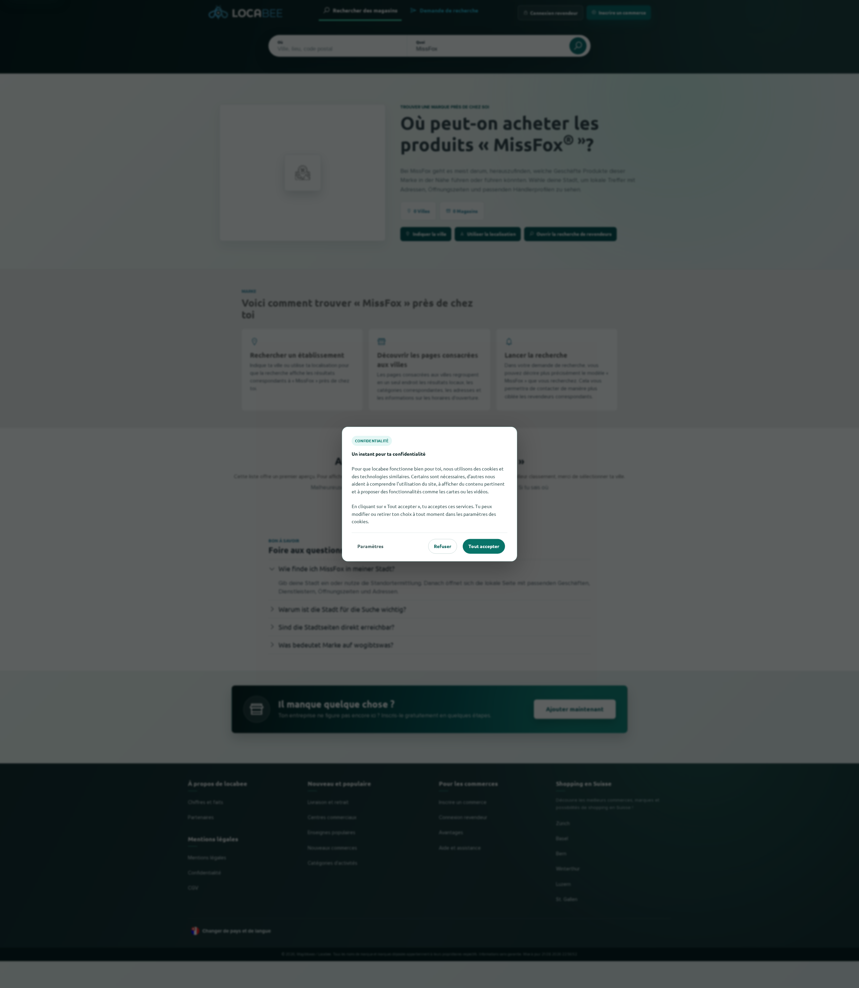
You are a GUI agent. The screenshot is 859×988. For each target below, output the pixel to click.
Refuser (442, 546)
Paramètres (370, 546)
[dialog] (429, 494)
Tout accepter (483, 546)
